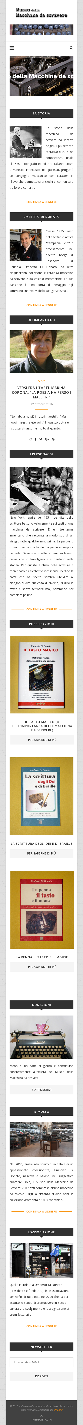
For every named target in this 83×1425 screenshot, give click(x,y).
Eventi (42, 381)
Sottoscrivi (42, 1090)
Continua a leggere (41, 202)
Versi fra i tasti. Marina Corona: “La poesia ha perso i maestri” (41, 392)
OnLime (58, 1410)
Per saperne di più (42, 740)
